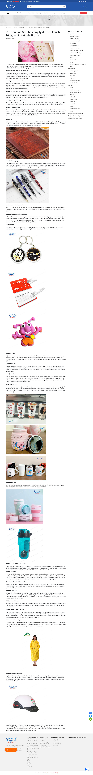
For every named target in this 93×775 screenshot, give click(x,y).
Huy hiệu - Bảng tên (75, 80)
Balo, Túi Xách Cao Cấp (32, 745)
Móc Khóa (55, 745)
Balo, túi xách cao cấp (75, 41)
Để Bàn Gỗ (55, 740)
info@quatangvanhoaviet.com (32, 1)
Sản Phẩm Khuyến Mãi (32, 737)
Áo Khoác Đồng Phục (32, 754)
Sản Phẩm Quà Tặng (58, 737)
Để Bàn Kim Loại (57, 743)
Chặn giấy (72, 94)
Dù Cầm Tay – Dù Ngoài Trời (33, 749)
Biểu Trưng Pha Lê (44, 743)
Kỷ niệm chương (74, 82)
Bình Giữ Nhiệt (30, 739)
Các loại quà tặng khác (75, 92)
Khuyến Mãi (71, 34)
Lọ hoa (71, 57)
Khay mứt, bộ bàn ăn (75, 55)
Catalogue (53, 13)
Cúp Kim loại (73, 73)
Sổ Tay (28, 762)
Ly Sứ (28, 742)
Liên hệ (83, 13)
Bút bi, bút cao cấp (74, 90)
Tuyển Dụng (62, 13)
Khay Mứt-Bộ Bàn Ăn (32, 740)
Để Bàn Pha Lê (56, 742)
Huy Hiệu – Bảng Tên (45, 746)
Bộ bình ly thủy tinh (74, 48)
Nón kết (72, 62)
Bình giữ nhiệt (73, 43)
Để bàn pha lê (73, 101)
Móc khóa (72, 106)
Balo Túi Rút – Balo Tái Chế (32, 758)
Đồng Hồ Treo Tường (75, 52)
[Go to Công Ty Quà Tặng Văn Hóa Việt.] (6, 27)
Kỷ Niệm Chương (44, 742)
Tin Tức (46, 13)
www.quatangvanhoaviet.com (26, 728)
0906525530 (15, 1)
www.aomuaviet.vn (13, 728)
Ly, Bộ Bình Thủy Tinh (32, 743)
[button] (83, 6)
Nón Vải (29, 763)
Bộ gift (71, 87)
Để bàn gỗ (72, 97)
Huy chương (73, 78)
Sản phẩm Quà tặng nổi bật (75, 118)
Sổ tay (71, 111)
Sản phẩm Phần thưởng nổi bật (75, 115)
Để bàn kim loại (73, 99)
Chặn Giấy (55, 739)
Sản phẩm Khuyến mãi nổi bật (75, 113)
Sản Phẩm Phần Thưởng (46, 737)
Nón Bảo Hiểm (30, 746)
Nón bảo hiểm (73, 60)
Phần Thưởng (71, 68)
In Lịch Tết (72, 104)
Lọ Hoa (28, 765)
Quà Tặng (70, 85)
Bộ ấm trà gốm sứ (74, 45)
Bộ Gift (28, 760)
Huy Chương (43, 745)
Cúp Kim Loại (43, 739)
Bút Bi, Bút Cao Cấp (31, 753)
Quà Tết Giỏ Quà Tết (75, 108)
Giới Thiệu (38, 13)
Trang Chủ (31, 13)
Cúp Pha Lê (42, 740)
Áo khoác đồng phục (75, 36)
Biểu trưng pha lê (74, 71)
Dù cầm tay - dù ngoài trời (76, 50)
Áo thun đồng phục (74, 38)
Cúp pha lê (72, 75)
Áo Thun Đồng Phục (32, 756)
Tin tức (13, 38)
